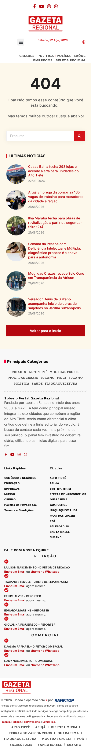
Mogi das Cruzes (23, 378)
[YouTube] (41, 6)
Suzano (47, 378)
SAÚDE (79, 56)
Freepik (5, 721)
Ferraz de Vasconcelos (30, 733)
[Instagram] (49, 6)
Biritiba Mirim (64, 727)
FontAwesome (31, 721)
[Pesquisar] (79, 136)
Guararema (68, 733)
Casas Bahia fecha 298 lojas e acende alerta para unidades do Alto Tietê (53, 170)
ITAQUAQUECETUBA (61, 384)
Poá (80, 739)
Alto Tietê (38, 372)
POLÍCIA (64, 56)
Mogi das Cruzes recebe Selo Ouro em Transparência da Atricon (56, 275)
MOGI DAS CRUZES (64, 372)
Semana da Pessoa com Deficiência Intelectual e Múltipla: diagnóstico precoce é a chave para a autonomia (54, 250)
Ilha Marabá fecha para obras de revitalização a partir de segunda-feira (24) (55, 222)
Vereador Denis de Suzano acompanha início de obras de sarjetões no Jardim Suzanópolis (54, 303)
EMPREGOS (42, 60)
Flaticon (16, 721)
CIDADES (26, 56)
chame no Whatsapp (45, 571)
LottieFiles (49, 721)
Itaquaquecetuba (20, 739)
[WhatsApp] (56, 6)
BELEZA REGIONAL (71, 60)
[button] (20, 42)
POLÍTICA (45, 56)
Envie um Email (14, 571)
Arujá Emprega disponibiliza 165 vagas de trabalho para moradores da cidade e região (55, 196)
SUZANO (76, 378)
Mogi (61, 378)
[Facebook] (34, 6)
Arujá (40, 727)
